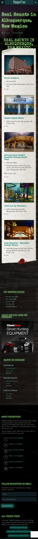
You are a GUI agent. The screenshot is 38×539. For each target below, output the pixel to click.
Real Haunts (9, 365)
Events (8, 383)
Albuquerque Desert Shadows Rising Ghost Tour (15, 157)
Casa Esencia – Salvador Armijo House (16, 244)
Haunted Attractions (12, 381)
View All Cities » (11, 306)
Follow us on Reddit (15, 467)
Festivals (8, 396)
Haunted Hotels (18, 33)
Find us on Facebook (16, 438)
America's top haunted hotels (18, 535)
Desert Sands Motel (14, 118)
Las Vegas (9, 299)
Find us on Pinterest (15, 462)
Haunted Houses (10, 378)
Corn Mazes (9, 394)
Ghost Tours (6, 33)
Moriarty (9, 304)
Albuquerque (10, 296)
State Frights (30, 431)
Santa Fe (9, 301)
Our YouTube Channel (16, 450)
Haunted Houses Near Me (19, 527)
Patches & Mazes (10, 390)
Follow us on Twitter (15, 444)
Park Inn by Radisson (15, 206)
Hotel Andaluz (11, 78)
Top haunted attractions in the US (19, 531)
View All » (9, 373)
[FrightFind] (19, 2)
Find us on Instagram (16, 456)
